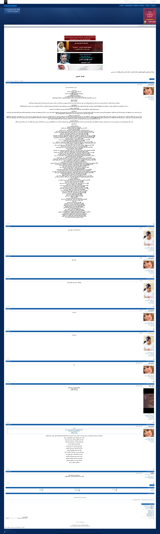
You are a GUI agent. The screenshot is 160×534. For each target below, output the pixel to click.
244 (99, 533)
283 (71, 533)
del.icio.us (114, 489)
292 (59, 533)
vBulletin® (9, 529)
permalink (7, 82)
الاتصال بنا (22, 527)
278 (79, 533)
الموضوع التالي (76, 497)
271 (90, 533)
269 (93, 533)
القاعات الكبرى (134, 72)
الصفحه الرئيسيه (17, 527)
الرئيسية (153, 5)
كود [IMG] (152, 512)
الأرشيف (12, 527)
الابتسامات (152, 511)
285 (68, 533)
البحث (139, 25)
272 (88, 533)
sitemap (8, 527)
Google (40, 489)
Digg (152, 489)
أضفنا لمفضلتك (136, 5)
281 (74, 533)
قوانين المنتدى (151, 517)
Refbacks (151, 515)
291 (60, 533)
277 (81, 533)
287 (65, 533)
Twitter (40, 490)
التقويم (147, 25)
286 (67, 533)
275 (84, 533)
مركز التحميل (142, 5)
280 (76, 533)
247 (98, 533)
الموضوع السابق (83, 497)
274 (85, 533)
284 (70, 533)
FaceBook (77, 490)
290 (62, 533)
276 (82, 533)
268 (95, 533)
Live (115, 490)
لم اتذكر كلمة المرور (147, 2)
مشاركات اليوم (142, 25)
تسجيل (147, 5)
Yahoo (151, 490)
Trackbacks (150, 514)
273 (87, 533)
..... (153, 494)
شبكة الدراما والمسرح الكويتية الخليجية (146, 72)
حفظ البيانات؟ (130, 2)
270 (91, 533)
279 (77, 533)
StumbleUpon (76, 489)
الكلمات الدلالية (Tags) (151, 493)
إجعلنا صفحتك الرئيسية (128, 5)
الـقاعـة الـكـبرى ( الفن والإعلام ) (123, 72)
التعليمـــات (150, 25)
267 (96, 533)
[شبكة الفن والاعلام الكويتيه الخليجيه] (80, 51)
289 (63, 533)
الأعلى (5, 527)
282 (73, 533)
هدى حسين (80, 76)
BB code (151, 510)
